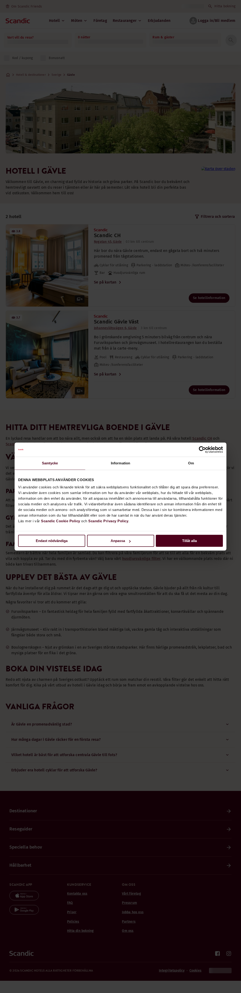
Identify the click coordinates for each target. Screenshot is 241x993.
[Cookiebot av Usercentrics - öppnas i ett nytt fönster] (202, 449)
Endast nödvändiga (52, 541)
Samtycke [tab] (50, 463)
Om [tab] (191, 463)
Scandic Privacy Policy (108, 521)
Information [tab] (120, 463)
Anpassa (118, 541)
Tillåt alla (189, 541)
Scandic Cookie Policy (60, 521)
